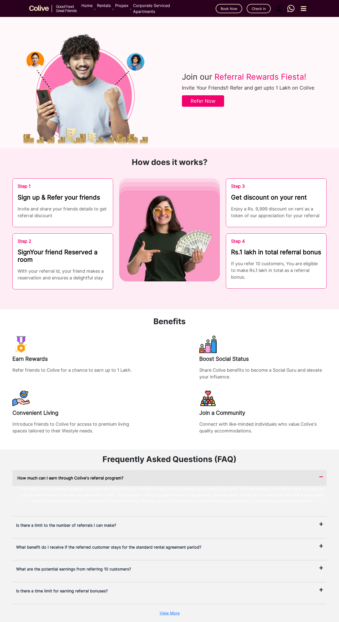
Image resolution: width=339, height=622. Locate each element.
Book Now (229, 8)
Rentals (104, 5)
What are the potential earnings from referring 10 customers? (73, 569)
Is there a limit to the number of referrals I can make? (66, 525)
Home (87, 5)
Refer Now (203, 101)
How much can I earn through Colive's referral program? (70, 477)
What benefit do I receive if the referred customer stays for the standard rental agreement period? (108, 547)
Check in (259, 8)
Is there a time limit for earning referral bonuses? (62, 590)
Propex (122, 5)
